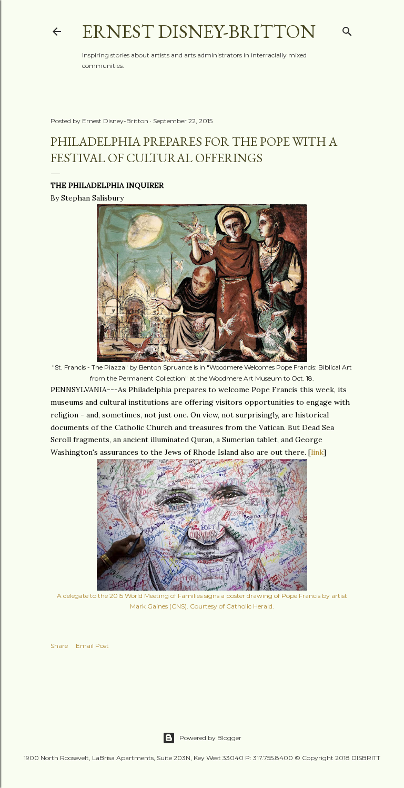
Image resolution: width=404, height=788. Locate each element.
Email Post (92, 646)
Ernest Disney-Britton (199, 31)
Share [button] (59, 646)
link (317, 452)
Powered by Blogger (210, 738)
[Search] (347, 29)
